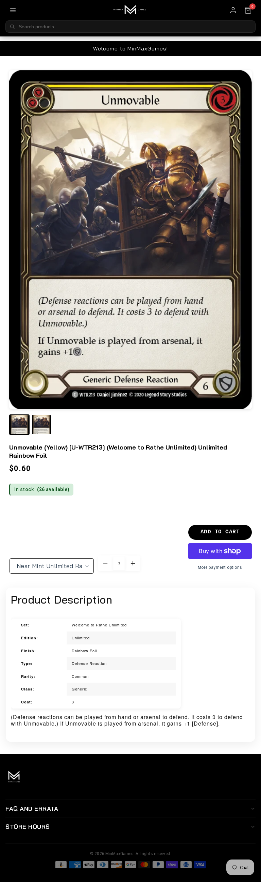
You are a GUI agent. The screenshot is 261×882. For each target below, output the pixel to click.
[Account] (233, 10)
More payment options (220, 567)
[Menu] (12, 10)
